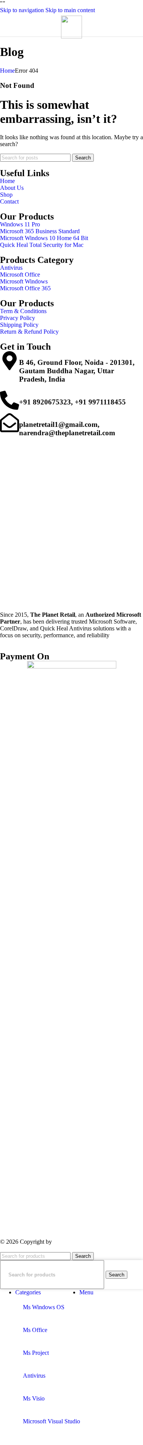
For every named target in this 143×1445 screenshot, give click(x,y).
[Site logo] (71, 36)
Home (7, 70)
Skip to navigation (22, 10)
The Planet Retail (75, 1241)
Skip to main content (70, 10)
